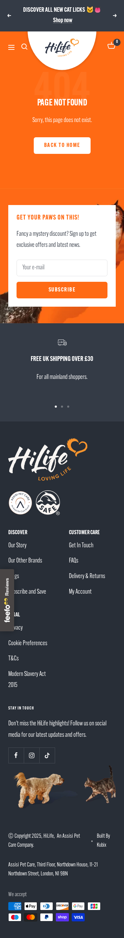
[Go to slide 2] (62, 407)
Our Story (17, 545)
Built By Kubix (103, 840)
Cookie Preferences (27, 643)
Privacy (15, 628)
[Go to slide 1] (56, 407)
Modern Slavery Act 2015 (27, 680)
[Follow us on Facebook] (16, 755)
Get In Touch (81, 545)
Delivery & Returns (87, 576)
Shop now (62, 21)
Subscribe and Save (27, 592)
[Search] (25, 48)
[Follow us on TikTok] (47, 755)
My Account (80, 592)
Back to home (62, 145)
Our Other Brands (25, 561)
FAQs (73, 561)
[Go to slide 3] (68, 407)
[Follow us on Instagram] (31, 755)
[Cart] (111, 47)
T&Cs (13, 659)
